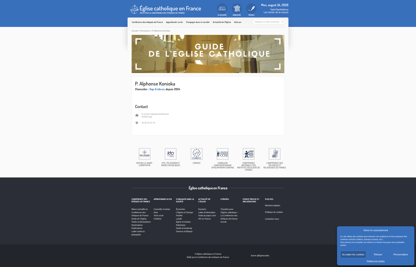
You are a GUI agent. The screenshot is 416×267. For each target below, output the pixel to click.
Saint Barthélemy (279, 9)
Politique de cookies (376, 261)
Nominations (137, 225)
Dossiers (202, 209)
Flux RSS (269, 199)
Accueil (135, 31)
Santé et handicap (184, 228)
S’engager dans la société (197, 22)
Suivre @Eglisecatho (260, 256)
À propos (225, 199)
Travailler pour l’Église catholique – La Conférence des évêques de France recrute (229, 215)
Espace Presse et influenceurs (251, 200)
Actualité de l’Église (222, 22)
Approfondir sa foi (174, 22)
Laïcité (179, 219)
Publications (136, 228)
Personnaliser (400, 254)
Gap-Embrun (157, 89)
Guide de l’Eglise (139, 219)
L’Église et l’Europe (184, 212)
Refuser (378, 254)
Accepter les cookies (353, 254)
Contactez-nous (272, 219)
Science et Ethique (184, 231)
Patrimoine (181, 225)
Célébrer (158, 219)
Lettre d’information (206, 212)
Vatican (237, 22)
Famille (179, 215)
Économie (180, 209)
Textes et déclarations (141, 222)
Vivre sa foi (158, 215)
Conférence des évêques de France (147, 22)
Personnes (145, 31)
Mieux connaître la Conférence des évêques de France (140, 212)
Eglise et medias (183, 222)
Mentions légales (272, 205)
